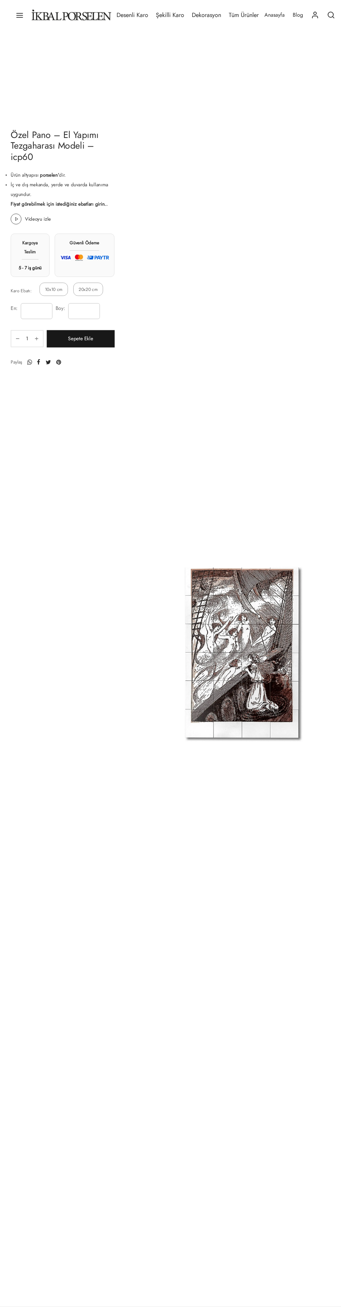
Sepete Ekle (80, 338)
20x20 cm (88, 289)
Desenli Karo (132, 15)
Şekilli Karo (170, 15)
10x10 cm (54, 289)
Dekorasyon (206, 15)
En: (14, 308)
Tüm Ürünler (244, 15)
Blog (298, 15)
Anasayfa (274, 15)
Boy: (60, 308)
